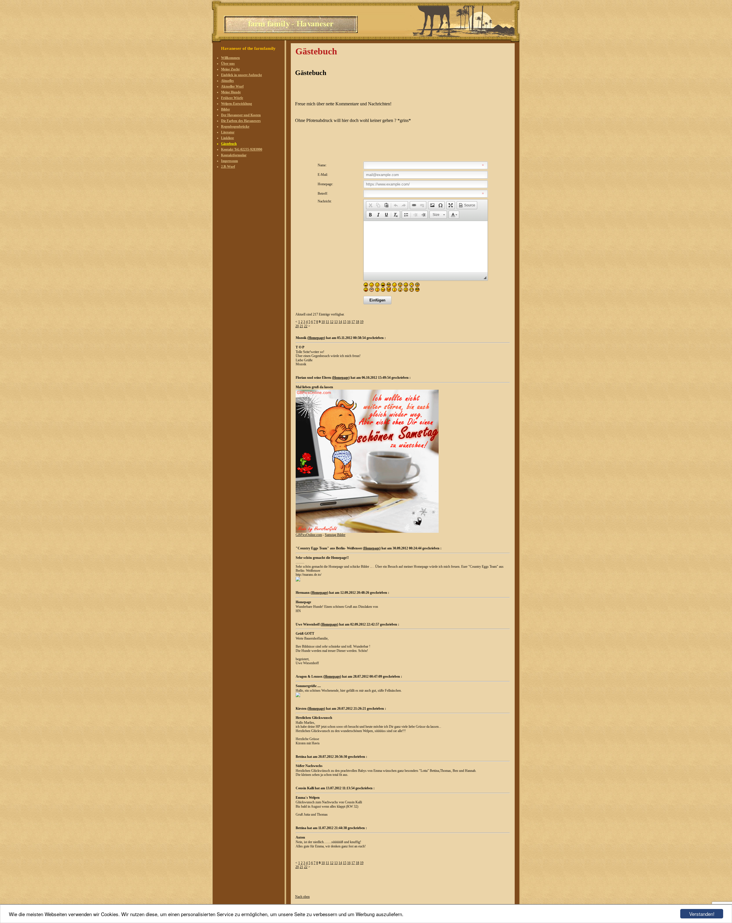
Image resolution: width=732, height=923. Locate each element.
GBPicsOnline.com (309, 535)
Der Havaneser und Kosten (241, 115)
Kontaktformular (233, 155)
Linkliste (227, 138)
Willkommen (230, 58)
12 (331, 322)
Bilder (225, 109)
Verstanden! (702, 913)
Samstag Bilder (335, 535)
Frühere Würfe (232, 98)
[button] (370, 205)
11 (327, 322)
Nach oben (302, 897)
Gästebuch (229, 144)
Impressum (229, 161)
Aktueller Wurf (232, 86)
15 (344, 322)
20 (297, 326)
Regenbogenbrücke (235, 127)
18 (357, 322)
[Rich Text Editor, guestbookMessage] (426, 247)
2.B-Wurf (228, 167)
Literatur (227, 132)
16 (349, 322)
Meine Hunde (231, 92)
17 (353, 322)
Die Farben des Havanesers (241, 121)
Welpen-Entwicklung (236, 104)
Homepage (316, 338)
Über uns (228, 64)
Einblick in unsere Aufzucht (241, 75)
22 (305, 326)
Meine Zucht (230, 69)
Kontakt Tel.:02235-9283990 (241, 149)
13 (336, 322)
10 (323, 322)
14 (340, 322)
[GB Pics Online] (367, 532)
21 (301, 326)
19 (361, 322)
